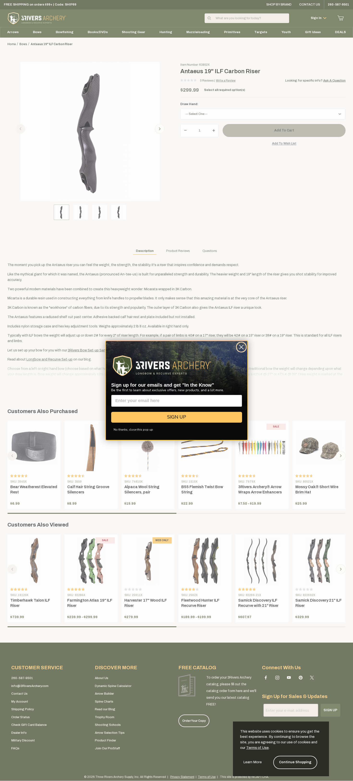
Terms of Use (257, 748)
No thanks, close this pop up (133, 430)
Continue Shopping (295, 762)
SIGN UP (176, 417)
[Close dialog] (241, 347)
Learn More (252, 762)
